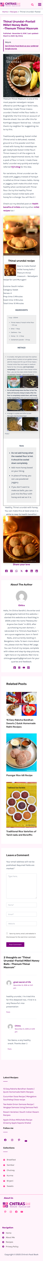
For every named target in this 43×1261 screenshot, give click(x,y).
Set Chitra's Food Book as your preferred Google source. (21, 47)
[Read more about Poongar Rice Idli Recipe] (21, 752)
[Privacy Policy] (10, 1246)
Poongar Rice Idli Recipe (19, 775)
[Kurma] (8, 1175)
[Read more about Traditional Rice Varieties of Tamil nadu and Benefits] (21, 804)
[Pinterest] (11, 570)
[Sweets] (8, 1186)
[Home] (6, 1233)
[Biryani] (8, 1181)
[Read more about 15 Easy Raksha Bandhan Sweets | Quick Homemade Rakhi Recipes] (21, 703)
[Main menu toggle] (39, 4)
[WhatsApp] (16, 570)
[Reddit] (37, 570)
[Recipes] (7, 1242)
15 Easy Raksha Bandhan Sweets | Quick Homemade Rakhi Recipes (21, 723)
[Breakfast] (9, 1160)
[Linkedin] (32, 570)
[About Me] (8, 1237)
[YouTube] (24, 667)
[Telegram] (26, 570)
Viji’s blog (15, 167)
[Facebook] (6, 570)
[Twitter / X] (21, 570)
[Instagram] (19, 667)
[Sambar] (8, 1165)
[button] (32, 5)
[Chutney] (9, 1170)
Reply (8, 1012)
